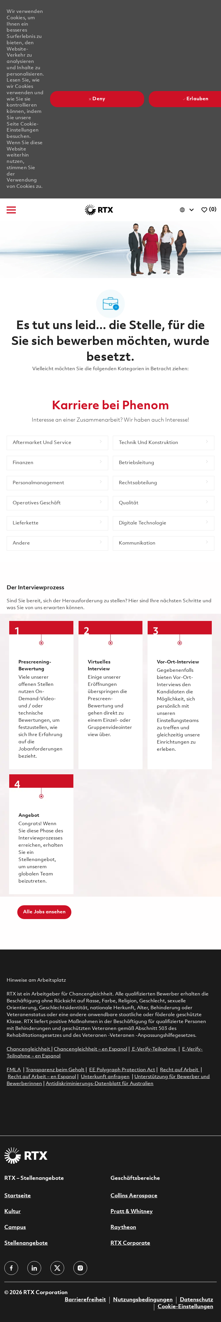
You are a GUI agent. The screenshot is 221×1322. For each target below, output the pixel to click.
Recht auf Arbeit (179, 1070)
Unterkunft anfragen (105, 1076)
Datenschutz (196, 1300)
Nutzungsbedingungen (143, 1300)
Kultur (12, 1212)
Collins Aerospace (133, 1196)
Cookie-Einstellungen (185, 1307)
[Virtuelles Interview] (110, 695)
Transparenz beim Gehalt (55, 1070)
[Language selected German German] (188, 209)
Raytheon (123, 1227)
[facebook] (11, 1268)
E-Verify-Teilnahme (153, 1049)
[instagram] (80, 1268)
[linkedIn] (34, 1268)
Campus (15, 1227)
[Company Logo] (99, 209)
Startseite (17, 1196)
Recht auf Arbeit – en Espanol (42, 1076)
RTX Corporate (130, 1243)
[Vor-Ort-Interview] (180, 695)
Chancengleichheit (29, 1049)
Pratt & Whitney (131, 1212)
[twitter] (57, 1268)
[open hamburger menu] (11, 210)
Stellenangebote (26, 1243)
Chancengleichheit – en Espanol (90, 1049)
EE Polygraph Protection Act (122, 1070)
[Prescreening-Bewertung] (41, 695)
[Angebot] (41, 834)
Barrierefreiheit (85, 1300)
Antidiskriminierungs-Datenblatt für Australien (99, 1083)
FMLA (14, 1070)
